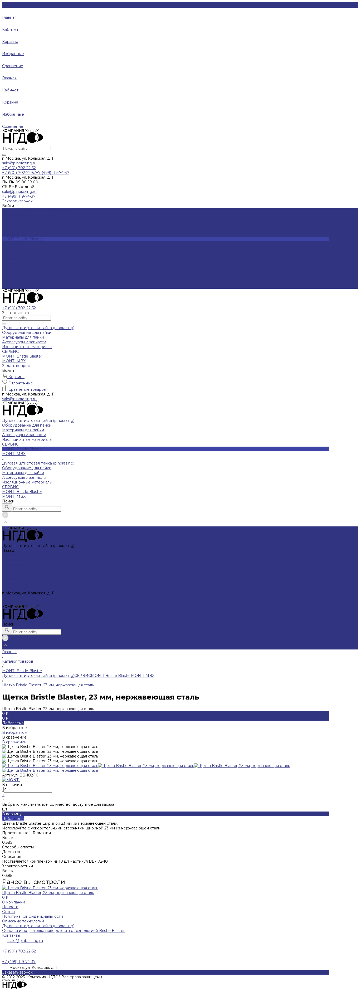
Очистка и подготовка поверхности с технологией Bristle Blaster (63, 930)
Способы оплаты (18, 847)
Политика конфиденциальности (32, 916)
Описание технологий (23, 921)
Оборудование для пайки (26, 215)
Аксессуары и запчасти (24, 224)
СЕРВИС (10, 277)
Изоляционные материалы (27, 229)
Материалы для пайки (23, 220)
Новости (10, 907)
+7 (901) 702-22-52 (19, 597)
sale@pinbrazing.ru (19, 163)
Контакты (11, 935)
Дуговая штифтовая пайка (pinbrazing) (38, 253)
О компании (13, 902)
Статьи (8, 911)
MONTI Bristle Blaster (22, 281)
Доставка (11, 851)
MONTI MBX (14, 286)
